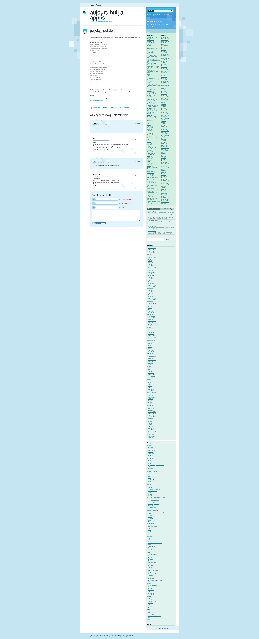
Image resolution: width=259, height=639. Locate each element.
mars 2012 (164, 143)
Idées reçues (150, 92)
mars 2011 (164, 159)
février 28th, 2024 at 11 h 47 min (100, 176)
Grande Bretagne (151, 137)
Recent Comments (153, 209)
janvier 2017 (164, 68)
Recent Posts (164, 209)
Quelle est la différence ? (164, 628)
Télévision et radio (98, 32)
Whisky (149, 82)
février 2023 (164, 44)
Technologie (150, 188)
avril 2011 (163, 158)
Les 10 (149, 96)
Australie (149, 120)
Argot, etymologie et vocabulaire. (152, 49)
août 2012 (163, 136)
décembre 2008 (165, 197)
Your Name (125, 199)
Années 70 (149, 45)
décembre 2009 (165, 180)
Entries (151, 15)
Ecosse (149, 133)
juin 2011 (163, 155)
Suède (148, 158)
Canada (149, 127)
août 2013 (163, 119)
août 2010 (163, 169)
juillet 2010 (163, 170)
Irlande (149, 142)
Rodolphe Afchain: (152, 211)
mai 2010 (163, 173)
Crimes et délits (151, 70)
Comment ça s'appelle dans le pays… (152, 51)
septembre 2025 (165, 41)
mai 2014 (163, 106)
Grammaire (150, 89)
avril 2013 (163, 125)
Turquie (149, 163)
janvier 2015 (164, 95)
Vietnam (149, 166)
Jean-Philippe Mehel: (153, 220)
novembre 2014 (165, 98)
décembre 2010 (165, 163)
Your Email (125, 203)
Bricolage (149, 195)
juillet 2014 (163, 104)
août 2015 (163, 86)
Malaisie (149, 150)
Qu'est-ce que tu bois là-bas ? (155, 580)
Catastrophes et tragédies (153, 60)
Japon (148, 146)
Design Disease (109, 636)
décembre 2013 (165, 113)
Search (171, 11)
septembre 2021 (165, 45)
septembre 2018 (165, 58)
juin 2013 (163, 122)
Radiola (120, 107)
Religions (149, 175)
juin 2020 (163, 47)
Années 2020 (150, 40)
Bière (148, 74)
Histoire (149, 91)
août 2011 (163, 152)
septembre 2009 (165, 184)
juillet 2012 (163, 138)
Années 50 (149, 42)
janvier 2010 (164, 179)
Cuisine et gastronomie (152, 71)
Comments (162, 15)
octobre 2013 (164, 116)
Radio (116, 107)
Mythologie (149, 108)
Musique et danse (151, 105)
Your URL (121, 207)
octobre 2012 (164, 133)
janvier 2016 (164, 79)
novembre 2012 (165, 132)
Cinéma (149, 64)
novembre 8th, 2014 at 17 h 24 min (101, 162)
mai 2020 (163, 48)
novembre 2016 (165, 71)
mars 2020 (164, 51)
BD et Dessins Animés (152, 56)
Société (149, 184)
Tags (171, 209)
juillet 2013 (163, 121)
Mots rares (150, 103)
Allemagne (149, 115)
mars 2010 (164, 176)
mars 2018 (164, 59)
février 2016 (164, 78)
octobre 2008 (164, 200)
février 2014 (164, 111)
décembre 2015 (165, 81)
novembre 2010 (165, 165)
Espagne (149, 134)
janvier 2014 (164, 112)
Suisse (149, 160)
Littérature (149, 98)
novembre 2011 (165, 149)
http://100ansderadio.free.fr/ (96, 100)
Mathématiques (151, 99)
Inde (148, 139)
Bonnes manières (151, 59)
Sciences (149, 179)
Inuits (148, 140)
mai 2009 (163, 190)
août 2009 (163, 186)
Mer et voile (150, 100)
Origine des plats (151, 78)
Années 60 (149, 44)
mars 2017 (164, 65)
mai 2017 (163, 62)
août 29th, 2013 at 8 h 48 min (100, 124)
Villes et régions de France (153, 201)
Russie (149, 157)
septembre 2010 (165, 167)
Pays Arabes (150, 153)
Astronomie (150, 53)
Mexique (149, 151)
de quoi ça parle (151, 106)
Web (148, 203)
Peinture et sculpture (152, 167)
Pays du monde (151, 112)
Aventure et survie (151, 55)
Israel (148, 143)
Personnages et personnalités (151, 169)
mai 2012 (163, 140)
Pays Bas (149, 154)
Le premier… (150, 95)
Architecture (150, 47)
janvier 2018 (164, 61)
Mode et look (150, 102)
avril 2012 (163, 142)
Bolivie (148, 123)
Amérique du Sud (151, 116)
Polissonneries (150, 173)
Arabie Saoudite (151, 117)
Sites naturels (150, 182)
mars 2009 (164, 193)
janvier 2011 (164, 162)
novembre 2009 (165, 182)
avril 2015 (163, 91)
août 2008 (163, 203)
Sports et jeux (150, 185)
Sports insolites (151, 186)
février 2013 (164, 128)
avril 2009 (163, 192)
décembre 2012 (165, 131)
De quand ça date (151, 84)
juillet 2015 (163, 88)
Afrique (149, 113)
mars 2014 (164, 109)
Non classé (150, 109)
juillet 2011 (163, 153)
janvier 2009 (164, 196)
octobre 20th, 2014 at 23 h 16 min (101, 140)
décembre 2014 (165, 96)
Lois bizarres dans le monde (155, 543)
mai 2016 (163, 74)
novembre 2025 (165, 38)
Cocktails (149, 75)
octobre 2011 (164, 150)
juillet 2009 (163, 187)
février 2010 (164, 177)
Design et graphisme (152, 85)
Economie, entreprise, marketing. (156, 512)
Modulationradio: (152, 231)
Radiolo (126, 107)
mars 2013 (164, 126)
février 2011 (164, 160)
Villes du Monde (151, 198)
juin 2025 (163, 42)
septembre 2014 (165, 101)
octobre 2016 (164, 72)
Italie (148, 144)
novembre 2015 (165, 82)
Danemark (149, 132)
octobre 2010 (164, 166)
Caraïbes (149, 129)
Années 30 (149, 41)
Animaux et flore (151, 37)
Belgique (149, 122)
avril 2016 (163, 75)
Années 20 (149, 38)
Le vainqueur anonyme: (153, 216)
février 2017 (164, 67)
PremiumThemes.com (127, 636)
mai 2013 (163, 123)
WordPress (125, 635)
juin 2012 (163, 139)
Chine (148, 130)
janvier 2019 (164, 52)
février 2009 (164, 194)
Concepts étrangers (152, 66)
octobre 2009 (164, 183)
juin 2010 (163, 172)
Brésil (148, 125)
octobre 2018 (164, 57)
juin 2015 (163, 89)
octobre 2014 (164, 99)
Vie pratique (150, 194)
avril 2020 (163, 50)
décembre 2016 (165, 69)
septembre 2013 (165, 118)
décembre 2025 (165, 37)
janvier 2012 (164, 146)
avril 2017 (163, 64)
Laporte (110, 107)
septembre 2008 (165, 202)
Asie (148, 119)
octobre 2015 (164, 84)
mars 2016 (164, 77)
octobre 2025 (164, 40)
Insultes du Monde (151, 93)
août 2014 (163, 102)
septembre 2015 (165, 85)
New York (149, 199)
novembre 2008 (165, 199)
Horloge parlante (101, 107)
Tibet (148, 161)
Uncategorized (150, 192)
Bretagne (149, 126)
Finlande (149, 136)
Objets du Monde (151, 110)
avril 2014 (163, 108)
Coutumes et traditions (152, 67)
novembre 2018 (165, 55)
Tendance (149, 191)
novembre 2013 (165, 115)
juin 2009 (163, 189)
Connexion (131, 635)
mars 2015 (164, 92)
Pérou (148, 156)
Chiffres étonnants (151, 63)
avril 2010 (163, 175)
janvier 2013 (164, 129)
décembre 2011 (165, 148)
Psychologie (150, 174)
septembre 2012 (165, 135)
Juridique (149, 196)
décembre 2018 (165, 54)
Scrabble (149, 181)
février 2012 (164, 145)
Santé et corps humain (152, 177)
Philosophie (150, 171)
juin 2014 (163, 105)
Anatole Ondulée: (152, 226)
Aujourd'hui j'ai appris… (107, 15)
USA (148, 164)
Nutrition (149, 77)
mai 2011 (163, 156)
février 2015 (164, 94)
